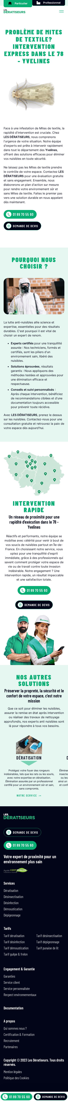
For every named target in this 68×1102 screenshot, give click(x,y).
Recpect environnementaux (20, 994)
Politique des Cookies (16, 1078)
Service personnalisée (17, 988)
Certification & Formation (19, 1034)
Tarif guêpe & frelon (16, 954)
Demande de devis (25, 226)
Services (9, 883)
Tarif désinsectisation (49, 935)
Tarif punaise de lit (47, 948)
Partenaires (11, 1046)
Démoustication (13, 909)
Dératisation (11, 890)
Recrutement (11, 1040)
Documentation (13, 1008)
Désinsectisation (13, 896)
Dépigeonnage (12, 915)
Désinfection (11, 903)
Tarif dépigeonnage (47, 942)
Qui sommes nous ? (15, 1028)
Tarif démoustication (16, 948)
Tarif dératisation (14, 935)
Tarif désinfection (14, 942)
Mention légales (13, 1071)
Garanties (9, 976)
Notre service (27, 795)
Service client (12, 982)
